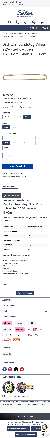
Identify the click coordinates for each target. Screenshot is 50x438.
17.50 (22, 143)
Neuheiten (34, 28)
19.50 (31, 143)
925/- (27, 117)
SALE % (45, 28)
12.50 (31, 138)
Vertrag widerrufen (25, 293)
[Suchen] (8, 22)
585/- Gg (7, 117)
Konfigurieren (38, 429)
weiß (14, 127)
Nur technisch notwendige (18, 429)
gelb (6, 127)
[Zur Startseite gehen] (25, 13)
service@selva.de (14, 2)
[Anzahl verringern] (5, 155)
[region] (25, 77)
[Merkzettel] (25, 22)
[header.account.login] (33, 22)
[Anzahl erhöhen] (14, 155)
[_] (25, 77)
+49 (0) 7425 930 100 (17, 4)
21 (40, 143)
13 (40, 138)
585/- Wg (18, 117)
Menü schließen (12, 196)
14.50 (6, 143)
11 (23, 138)
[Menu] (3, 28)
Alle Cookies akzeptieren (25, 435)
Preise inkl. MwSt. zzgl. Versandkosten (16, 98)
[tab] (10, 186)
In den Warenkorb (17, 166)
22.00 (6, 148)
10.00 (15, 138)
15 (15, 143)
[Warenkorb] (41, 22)
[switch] (44, 434)
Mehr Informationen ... (34, 424)
